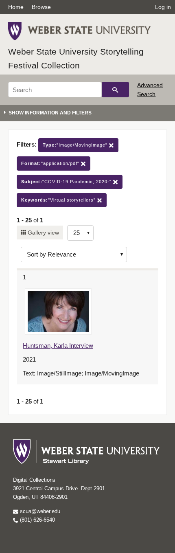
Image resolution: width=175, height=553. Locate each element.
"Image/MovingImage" (76, 145)
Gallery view (42, 232)
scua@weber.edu (39, 511)
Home (16, 7)
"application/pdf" (51, 163)
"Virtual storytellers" (59, 200)
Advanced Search (150, 89)
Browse (41, 7)
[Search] (115, 89)
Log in (163, 7)
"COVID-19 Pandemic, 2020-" (67, 181)
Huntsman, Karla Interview (58, 345)
